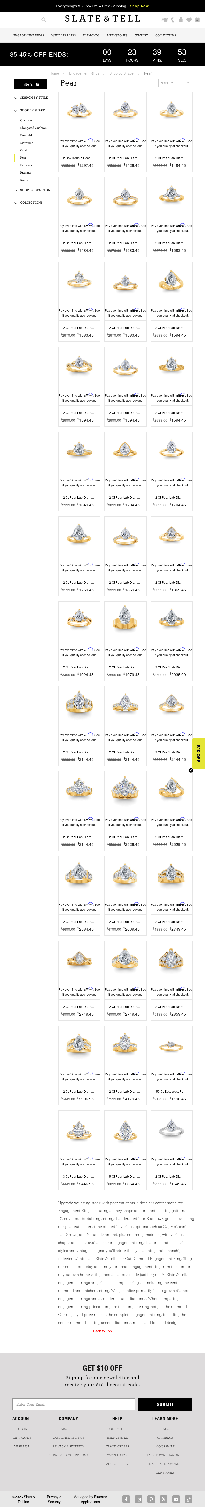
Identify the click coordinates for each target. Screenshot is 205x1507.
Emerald (26, 135)
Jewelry (141, 35)
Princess (26, 165)
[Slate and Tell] (102, 18)
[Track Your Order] (164, 20)
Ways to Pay (117, 1455)
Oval (23, 150)
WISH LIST (22, 1446)
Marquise (26, 143)
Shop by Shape (122, 73)
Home (54, 73)
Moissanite (165, 1446)
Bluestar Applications (94, 1499)
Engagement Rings (29, 35)
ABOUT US (68, 1428)
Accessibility (117, 1463)
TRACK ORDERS (117, 1446)
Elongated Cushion (33, 128)
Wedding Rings (64, 35)
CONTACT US (118, 1428)
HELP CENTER (117, 1437)
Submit (165, 1404)
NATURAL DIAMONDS (165, 1463)
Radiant (25, 172)
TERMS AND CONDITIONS (68, 1455)
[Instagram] (138, 1499)
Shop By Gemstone (36, 190)
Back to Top (102, 1330)
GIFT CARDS (22, 1437)
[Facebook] (126, 1499)
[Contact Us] (172, 20)
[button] (198, 753)
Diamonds (91, 35)
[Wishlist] (189, 20)
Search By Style (34, 97)
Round (24, 180)
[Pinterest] (151, 1499)
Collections (166, 35)
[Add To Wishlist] (97, 172)
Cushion (26, 120)
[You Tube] (176, 1499)
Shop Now (139, 5)
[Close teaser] (191, 770)
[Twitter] (164, 1499)
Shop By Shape (32, 110)
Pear (23, 157)
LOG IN (22, 1428)
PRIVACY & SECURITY (68, 1446)
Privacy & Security (54, 1499)
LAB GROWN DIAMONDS (165, 1455)
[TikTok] (188, 1499)
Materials (165, 1437)
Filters (28, 84)
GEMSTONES (165, 1472)
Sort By (167, 83)
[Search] (44, 20)
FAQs (165, 1428)
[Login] (181, 20)
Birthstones (117, 35)
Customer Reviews (68, 1437)
